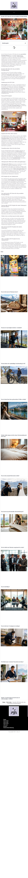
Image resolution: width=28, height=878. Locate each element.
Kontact (5, 726)
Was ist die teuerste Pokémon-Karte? (9, 291)
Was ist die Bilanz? (5, 586)
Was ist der (5, 720)
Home (4, 702)
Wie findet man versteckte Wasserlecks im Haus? (12, 661)
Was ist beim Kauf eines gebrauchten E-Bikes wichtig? (13, 399)
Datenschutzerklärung (8, 727)
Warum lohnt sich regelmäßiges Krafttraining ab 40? (13, 363)
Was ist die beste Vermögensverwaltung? (10, 626)
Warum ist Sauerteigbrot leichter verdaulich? (11, 327)
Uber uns (5, 724)
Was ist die (5, 722)
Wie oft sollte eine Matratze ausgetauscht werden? (12, 547)
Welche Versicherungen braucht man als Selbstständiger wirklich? (10, 698)
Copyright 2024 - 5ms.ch (14, 731)
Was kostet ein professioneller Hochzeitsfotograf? (12, 511)
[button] (14, 12)
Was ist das (8, 702)
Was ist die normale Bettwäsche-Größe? (10, 475)
